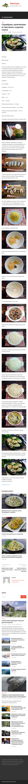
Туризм (3, 618)
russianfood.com (5, 484)
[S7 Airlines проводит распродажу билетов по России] (6, 651)
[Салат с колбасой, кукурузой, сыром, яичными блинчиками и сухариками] (14, 554)
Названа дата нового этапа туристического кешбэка (18, 654)
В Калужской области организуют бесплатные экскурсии (18, 640)
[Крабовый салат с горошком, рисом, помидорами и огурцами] (14, 509)
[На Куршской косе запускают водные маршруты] (6, 666)
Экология (4, 693)
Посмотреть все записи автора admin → (18, 581)
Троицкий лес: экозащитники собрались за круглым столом (18, 732)
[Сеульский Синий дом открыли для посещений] (14, 617)
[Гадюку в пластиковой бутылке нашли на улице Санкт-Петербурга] (14, 692)
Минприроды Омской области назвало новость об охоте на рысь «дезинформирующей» (18, 724)
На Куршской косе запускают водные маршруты (16, 663)
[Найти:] (14, 596)
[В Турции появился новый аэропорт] (6, 674)
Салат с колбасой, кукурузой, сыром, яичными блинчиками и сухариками (12, 556)
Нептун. (15, 3)
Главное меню (8, 17)
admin (10, 32)
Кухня (3, 22)
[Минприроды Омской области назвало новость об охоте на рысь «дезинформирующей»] (6, 726)
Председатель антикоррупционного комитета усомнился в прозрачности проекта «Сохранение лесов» (17, 741)
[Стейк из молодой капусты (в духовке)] (14, 532)
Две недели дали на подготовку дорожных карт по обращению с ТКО (18, 708)
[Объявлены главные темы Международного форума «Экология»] (6, 718)
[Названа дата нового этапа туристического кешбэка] (6, 658)
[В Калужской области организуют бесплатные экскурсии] (6, 643)
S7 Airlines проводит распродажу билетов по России (17, 648)
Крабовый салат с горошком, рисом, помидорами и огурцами (12, 511)
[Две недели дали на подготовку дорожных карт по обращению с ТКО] (6, 711)
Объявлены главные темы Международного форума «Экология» (18, 715)
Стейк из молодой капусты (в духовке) (12, 534)
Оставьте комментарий (17, 32)
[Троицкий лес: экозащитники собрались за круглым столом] (6, 735)
